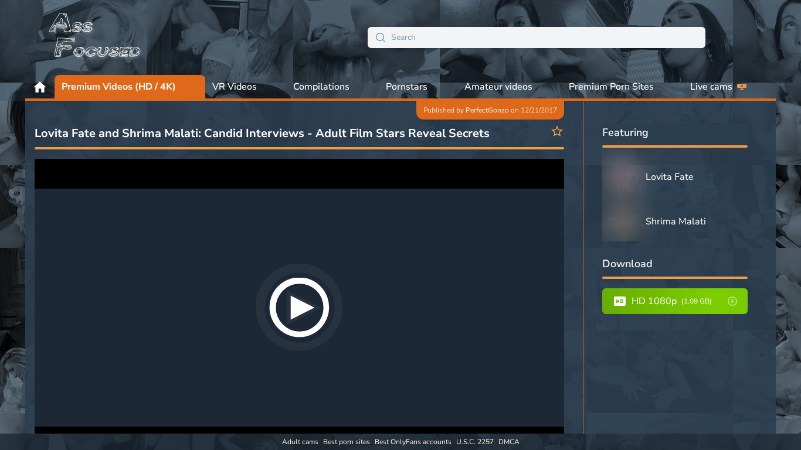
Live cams (711, 86)
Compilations (321, 86)
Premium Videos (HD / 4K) (119, 86)
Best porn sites (346, 441)
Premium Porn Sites (611, 86)
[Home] (95, 37)
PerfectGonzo (487, 110)
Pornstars (406, 86)
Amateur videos (498, 86)
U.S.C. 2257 (475, 441)
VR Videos (234, 86)
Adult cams (300, 441)
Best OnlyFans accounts (413, 441)
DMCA (509, 441)
